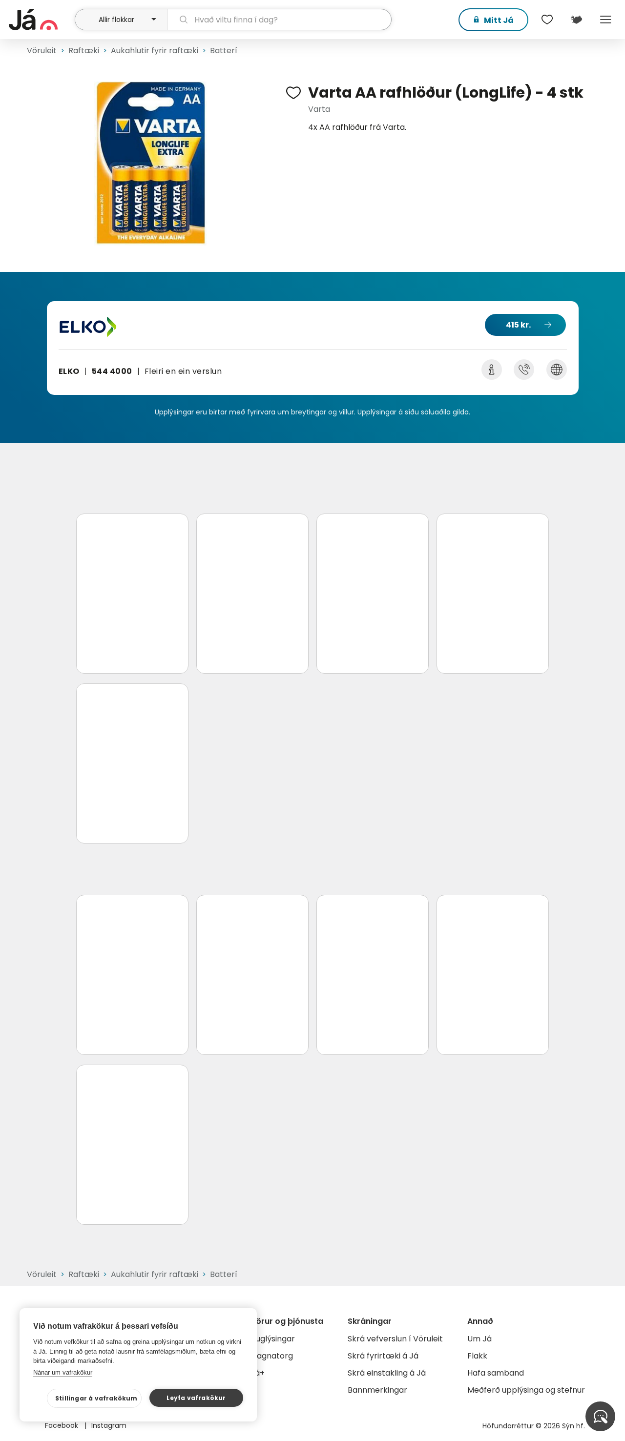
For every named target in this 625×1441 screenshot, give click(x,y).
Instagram (108, 1425)
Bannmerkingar (377, 1390)
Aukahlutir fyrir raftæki (154, 50)
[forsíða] (40, 19)
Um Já (479, 1338)
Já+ (257, 1373)
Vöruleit (42, 50)
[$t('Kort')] (576, 19)
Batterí (223, 50)
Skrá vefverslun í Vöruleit (395, 1338)
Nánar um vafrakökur (62, 1372)
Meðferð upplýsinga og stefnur (526, 1390)
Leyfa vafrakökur (196, 1398)
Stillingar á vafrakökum (96, 1398)
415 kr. (518, 324)
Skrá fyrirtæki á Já (383, 1355)
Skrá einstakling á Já (387, 1373)
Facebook (62, 1425)
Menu (605, 19)
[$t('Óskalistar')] (547, 19)
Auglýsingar (272, 1338)
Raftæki (83, 50)
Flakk (477, 1355)
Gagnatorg (271, 1355)
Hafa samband (495, 1373)
